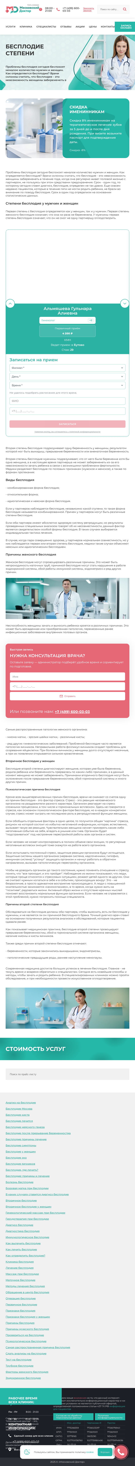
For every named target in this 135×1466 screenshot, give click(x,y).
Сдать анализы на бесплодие (26, 1353)
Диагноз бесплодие (19, 1225)
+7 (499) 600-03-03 (72, 712)
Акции (80, 27)
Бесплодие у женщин (21, 1151)
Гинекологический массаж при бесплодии (35, 1212)
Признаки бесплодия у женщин (28, 1316)
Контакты (108, 27)
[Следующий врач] (124, 303)
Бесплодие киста (18, 1114)
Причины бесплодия (20, 1323)
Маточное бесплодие (20, 1280)
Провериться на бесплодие (25, 1335)
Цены (93, 27)
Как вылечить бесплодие (23, 1243)
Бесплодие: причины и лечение (28, 1176)
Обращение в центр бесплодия (27, 1292)
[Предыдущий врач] (10, 303)
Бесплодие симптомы (21, 1145)
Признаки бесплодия (20, 1310)
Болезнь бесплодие (19, 1182)
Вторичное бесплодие (21, 1200)
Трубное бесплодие (19, 1365)
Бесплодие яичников (20, 1163)
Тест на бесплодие (18, 1359)
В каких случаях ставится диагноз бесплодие (37, 1194)
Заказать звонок (88, 9)
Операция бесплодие (21, 1298)
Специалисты (46, 27)
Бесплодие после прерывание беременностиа (38, 1133)
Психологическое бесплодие (26, 1341)
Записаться (67, 424)
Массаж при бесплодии (22, 1274)
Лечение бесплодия (20, 1267)
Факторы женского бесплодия (27, 1372)
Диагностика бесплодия (23, 1231)
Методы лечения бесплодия (25, 1286)
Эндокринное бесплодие (23, 1378)
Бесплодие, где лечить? (22, 1170)
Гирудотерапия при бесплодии (27, 1219)
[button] (91, 320)
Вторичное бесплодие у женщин (28, 1206)
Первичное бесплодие (21, 1304)
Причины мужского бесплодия (27, 1329)
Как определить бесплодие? (25, 1255)
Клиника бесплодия (20, 1261)
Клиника (26, 27)
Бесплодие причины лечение (26, 1139)
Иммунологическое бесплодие (27, 1237)
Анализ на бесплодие (21, 1102)
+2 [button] (90, 320)
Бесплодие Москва (19, 1108)
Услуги (10, 27)
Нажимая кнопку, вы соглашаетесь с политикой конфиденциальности (67, 431)
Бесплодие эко (16, 1157)
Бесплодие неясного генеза (25, 1127)
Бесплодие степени (19, 981)
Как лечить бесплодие (21, 1249)
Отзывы (65, 27)
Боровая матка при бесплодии (27, 1188)
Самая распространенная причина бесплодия (38, 1347)
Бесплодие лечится (19, 1121)
